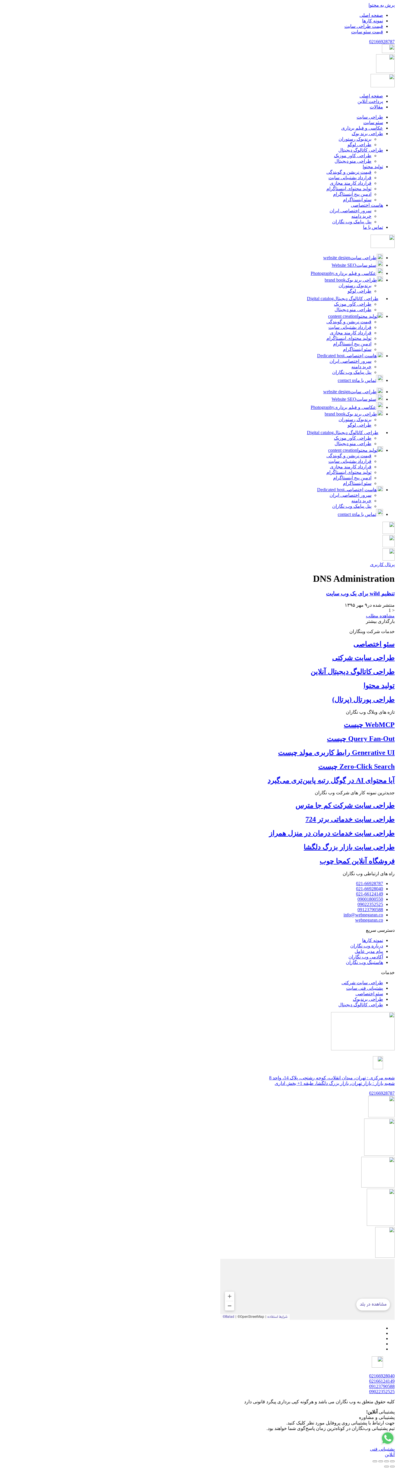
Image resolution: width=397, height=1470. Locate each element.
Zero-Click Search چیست (356, 766)
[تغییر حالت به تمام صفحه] (386, 1461)
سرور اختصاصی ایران (350, 361)
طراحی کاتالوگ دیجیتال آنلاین (353, 671)
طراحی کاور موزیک (352, 304)
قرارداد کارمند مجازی (350, 332)
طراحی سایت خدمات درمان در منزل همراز (332, 833)
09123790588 (382, 1386)
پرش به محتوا (382, 5)
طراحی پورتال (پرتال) (363, 699)
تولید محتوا (379, 685)
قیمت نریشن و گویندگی (348, 321)
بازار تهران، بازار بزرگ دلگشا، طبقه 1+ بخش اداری (335, 1083)
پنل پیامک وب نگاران (351, 372)
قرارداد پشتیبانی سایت (349, 327)
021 (382, 41)
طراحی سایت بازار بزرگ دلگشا (349, 847)
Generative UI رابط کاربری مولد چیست (336, 752)
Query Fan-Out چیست (361, 738)
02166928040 (382, 1375)
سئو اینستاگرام (357, 349)
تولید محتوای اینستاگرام (348, 338)
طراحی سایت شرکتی (363, 657)
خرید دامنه (361, 366)
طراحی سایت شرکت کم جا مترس (345, 805)
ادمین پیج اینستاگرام (352, 343)
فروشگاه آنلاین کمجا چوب (357, 861)
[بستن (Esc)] (375, 1461)
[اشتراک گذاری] (380, 1461)
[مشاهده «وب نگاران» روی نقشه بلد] (307, 1289)
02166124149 (382, 1381)
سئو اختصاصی (374, 644)
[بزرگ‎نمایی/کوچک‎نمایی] (392, 1461)
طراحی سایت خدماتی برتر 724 (350, 819)
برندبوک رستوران (355, 285)
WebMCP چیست (369, 724)
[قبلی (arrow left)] (392, 1466)
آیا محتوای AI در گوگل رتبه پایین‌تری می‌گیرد (331, 780)
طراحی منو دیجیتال (353, 309)
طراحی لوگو (359, 291)
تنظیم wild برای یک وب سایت (360, 593)
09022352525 (382, 1391)
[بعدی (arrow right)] (386, 1466)
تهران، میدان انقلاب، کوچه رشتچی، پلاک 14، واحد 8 (332, 1077)
